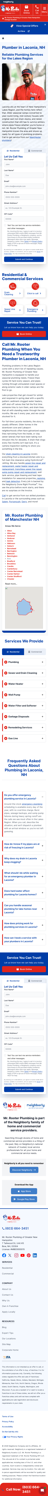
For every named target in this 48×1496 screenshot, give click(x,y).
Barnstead (11, 548)
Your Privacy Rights (15, 1437)
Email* (6, 181)
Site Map (6, 1344)
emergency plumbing (32, 804)
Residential (14, 151)
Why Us (5, 1300)
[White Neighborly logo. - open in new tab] (8, 2)
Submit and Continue (24, 259)
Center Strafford (14, 576)
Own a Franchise (10, 1306)
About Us (6, 1289)
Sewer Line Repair (9, 310)
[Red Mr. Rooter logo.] (12, 1106)
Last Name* (9, 170)
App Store (26, 1191)
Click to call (32, 293)
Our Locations (9, 1338)
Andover (11, 538)
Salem (5, 501)
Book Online (26, 11)
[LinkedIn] (35, 1255)
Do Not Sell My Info (10, 1432)
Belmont (10, 553)
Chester (10, 579)
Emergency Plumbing (32, 310)
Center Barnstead (15, 571)
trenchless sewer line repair (28, 469)
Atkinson (11, 543)
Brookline (11, 564)
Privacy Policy (37, 241)
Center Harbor (13, 574)
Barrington (12, 551)
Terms (26, 241)
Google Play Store (26, 1199)
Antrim (10, 541)
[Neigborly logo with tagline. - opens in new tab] (36, 1106)
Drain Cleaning (8, 293)
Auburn (10, 546)
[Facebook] (4, 1255)
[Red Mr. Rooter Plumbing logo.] (24, 1218)
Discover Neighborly (22, 1170)
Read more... (11, 583)
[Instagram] (16, 1255)
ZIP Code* (8, 214)
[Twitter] (10, 1255)
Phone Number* (10, 192)
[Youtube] (22, 1255)
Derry (24, 501)
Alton (9, 531)
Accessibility (7, 1427)
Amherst (11, 536)
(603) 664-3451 (17, 1228)
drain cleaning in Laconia (18, 454)
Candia (10, 566)
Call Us (37, 11)
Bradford (11, 561)
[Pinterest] (29, 1255)
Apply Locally (8, 1312)
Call (4, 495)
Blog (4, 1327)
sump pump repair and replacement (19, 472)
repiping (40, 478)
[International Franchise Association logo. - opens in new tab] (7, 1357)
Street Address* (11, 203)
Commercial (36, 151)
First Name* (9, 159)
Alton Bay (11, 533)
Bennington (12, 556)
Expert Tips (7, 1333)
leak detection (13, 481)
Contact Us (7, 1295)
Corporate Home (10, 1350)
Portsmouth (14, 501)
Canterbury (12, 569)
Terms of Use (7, 1416)
